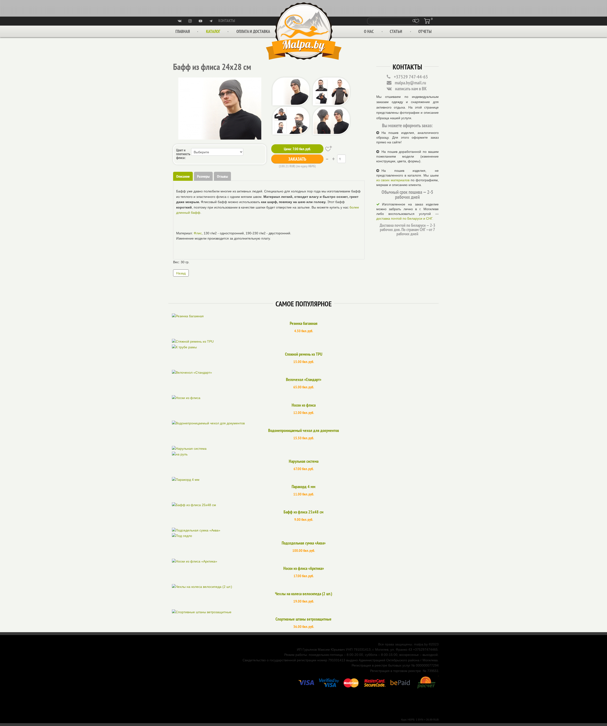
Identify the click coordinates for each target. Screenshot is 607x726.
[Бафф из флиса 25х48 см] (194, 505)
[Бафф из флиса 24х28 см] (219, 108)
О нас (369, 31)
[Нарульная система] (303, 451)
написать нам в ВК (411, 89)
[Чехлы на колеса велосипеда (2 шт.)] (202, 586)
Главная (182, 31)
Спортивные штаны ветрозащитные (303, 619)
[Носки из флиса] (186, 397)
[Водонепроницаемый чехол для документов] (208, 423)
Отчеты (425, 31)
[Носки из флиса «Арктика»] (194, 561)
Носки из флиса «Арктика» (303, 568)
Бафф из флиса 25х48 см (303, 512)
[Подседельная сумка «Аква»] (303, 533)
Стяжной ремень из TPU (303, 354)
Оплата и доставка (253, 31)
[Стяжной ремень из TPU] (303, 344)
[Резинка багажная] (188, 316)
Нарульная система (303, 461)
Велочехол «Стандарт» (303, 379)
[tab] (183, 176)
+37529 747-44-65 (411, 77)
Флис (198, 233)
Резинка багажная (303, 323)
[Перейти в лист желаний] (416, 21)
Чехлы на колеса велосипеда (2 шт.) (303, 593)
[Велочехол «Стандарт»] (192, 372)
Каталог (213, 31)
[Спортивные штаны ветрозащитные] (201, 612)
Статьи (396, 31)
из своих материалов (392, 180)
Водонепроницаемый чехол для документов (303, 430)
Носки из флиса (304, 405)
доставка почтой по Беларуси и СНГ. (404, 218)
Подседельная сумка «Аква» (304, 543)
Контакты (226, 20)
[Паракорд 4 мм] (185, 479)
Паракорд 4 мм (303, 486)
